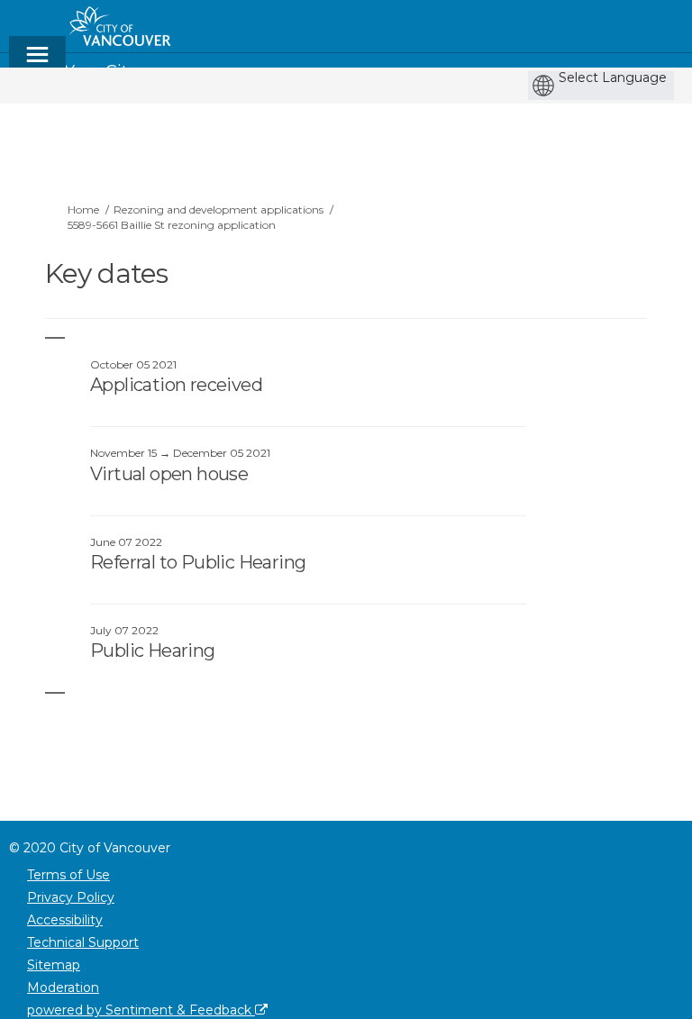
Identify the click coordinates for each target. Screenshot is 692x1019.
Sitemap (53, 965)
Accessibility (65, 920)
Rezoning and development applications (218, 209)
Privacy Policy (70, 897)
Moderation (63, 987)
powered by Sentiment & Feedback (141, 1010)
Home (83, 209)
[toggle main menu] (37, 62)
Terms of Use (68, 875)
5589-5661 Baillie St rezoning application (172, 225)
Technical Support (83, 942)
